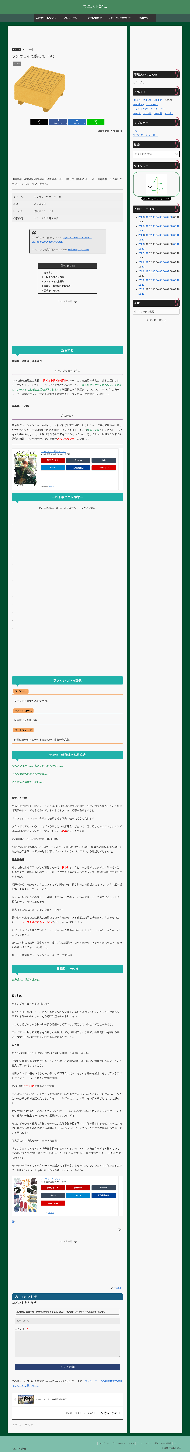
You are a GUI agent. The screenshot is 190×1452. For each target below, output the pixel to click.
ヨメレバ (51, 486)
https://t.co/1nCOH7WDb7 (77, 237)
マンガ (17, 49)
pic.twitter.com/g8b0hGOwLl (47, 241)
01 (146, 217)
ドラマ (148, 1443)
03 (153, 217)
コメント (21, 1328)
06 (164, 217)
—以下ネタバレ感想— (55, 277)
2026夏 (158, 100)
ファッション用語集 (54, 281)
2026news (152, 104)
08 (171, 217)
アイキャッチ (157, 108)
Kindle (103, 460)
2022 (141, 253)
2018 (141, 289)
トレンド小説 (140, 108)
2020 (141, 271)
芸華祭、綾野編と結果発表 (57, 286)
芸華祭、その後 (52, 290)
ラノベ (177, 1443)
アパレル (28, 49)
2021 (141, 262)
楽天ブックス (52, 460)
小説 (156, 1443)
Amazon (78, 460)
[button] (176, 154)
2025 (141, 226)
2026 (141, 217)
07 (167, 217)
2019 (141, 280)
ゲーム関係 (166, 1443)
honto (52, 468)
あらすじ (48, 272)
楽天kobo (78, 1188)
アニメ (140, 1443)
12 (143, 230)
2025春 (147, 113)
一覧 (135, 130)
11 (139, 230)
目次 (63, 265)
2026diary (138, 104)
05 (160, 217)
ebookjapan (104, 468)
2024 (141, 235)
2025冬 (137, 113)
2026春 (147, 100)
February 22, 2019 (78, 249)
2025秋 (169, 113)
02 (150, 217)
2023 (141, 244)
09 (174, 226)
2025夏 (158, 113)
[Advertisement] (67, 37)
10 (178, 226)
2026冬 (137, 100)
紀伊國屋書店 (78, 468)
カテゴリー (104, 1443)
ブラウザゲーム (118, 1443)
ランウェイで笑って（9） (53, 451)
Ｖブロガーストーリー (145, 135)
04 (157, 217)
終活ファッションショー (53, 1179)
